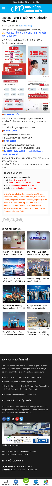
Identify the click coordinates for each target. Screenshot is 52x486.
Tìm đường (46, 484)
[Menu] (3, 8)
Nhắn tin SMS (5, 484)
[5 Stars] (26, 30)
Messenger (16, 484)
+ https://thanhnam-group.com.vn (15, 455)
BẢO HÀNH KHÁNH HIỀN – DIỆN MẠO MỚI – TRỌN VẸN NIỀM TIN (38, 254)
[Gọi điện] (26, 481)
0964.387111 (40, 377)
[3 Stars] (22, 30)
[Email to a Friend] (13, 220)
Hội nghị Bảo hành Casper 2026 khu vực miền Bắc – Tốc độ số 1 (37, 308)
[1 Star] (18, 30)
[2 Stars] (20, 30)
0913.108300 (27, 377)
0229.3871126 (13, 377)
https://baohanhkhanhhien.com (24, 395)
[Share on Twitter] (8, 220)
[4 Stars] (24, 30)
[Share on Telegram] (21, 220)
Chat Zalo (36, 484)
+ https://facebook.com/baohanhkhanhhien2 (19, 452)
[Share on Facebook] (4, 220)
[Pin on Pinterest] (17, 220)
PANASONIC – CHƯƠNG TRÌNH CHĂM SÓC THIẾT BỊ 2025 (38, 334)
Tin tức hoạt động (25, 26)
